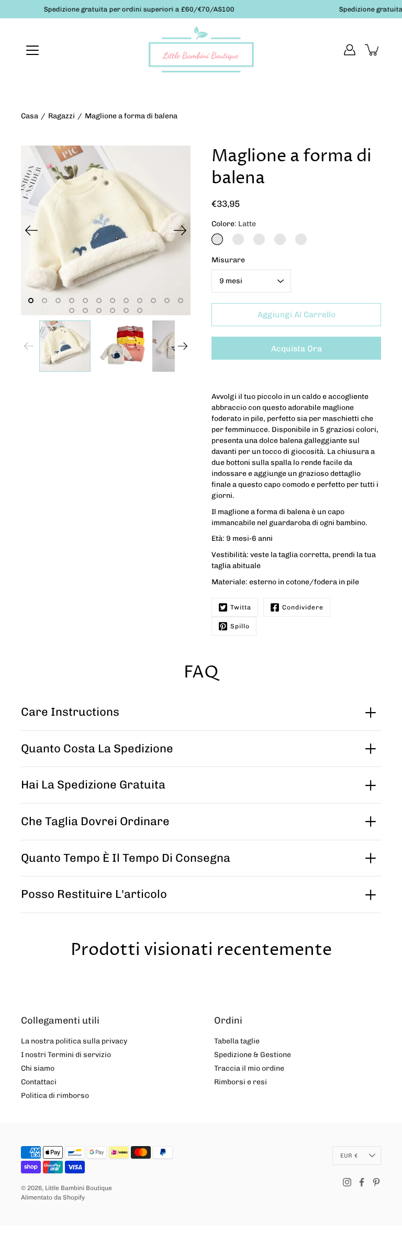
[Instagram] (347, 1182)
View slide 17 (126, 310)
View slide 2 (44, 300)
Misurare (228, 260)
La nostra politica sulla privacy (74, 1041)
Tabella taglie (237, 1041)
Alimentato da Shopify (53, 1197)
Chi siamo (37, 1068)
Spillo (240, 626)
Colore (233, 223)
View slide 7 (112, 300)
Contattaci (39, 1082)
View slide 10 (153, 300)
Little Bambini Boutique (78, 1188)
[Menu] (32, 50)
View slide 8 (126, 300)
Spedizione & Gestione (252, 1054)
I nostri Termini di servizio (66, 1054)
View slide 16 (112, 310)
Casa (29, 116)
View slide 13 (71, 310)
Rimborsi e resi (240, 1082)
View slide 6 (99, 300)
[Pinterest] (376, 1182)
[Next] (180, 230)
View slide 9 (139, 300)
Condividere (302, 607)
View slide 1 (31, 300)
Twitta (240, 607)
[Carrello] (372, 49)
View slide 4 (71, 300)
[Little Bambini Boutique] (201, 50)
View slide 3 (58, 300)
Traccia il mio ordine (249, 1068)
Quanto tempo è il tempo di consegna (125, 858)
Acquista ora (296, 348)
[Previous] (31, 230)
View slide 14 (85, 310)
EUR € (349, 1155)
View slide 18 (139, 310)
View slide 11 (167, 300)
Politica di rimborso (55, 1095)
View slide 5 (85, 300)
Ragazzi (61, 116)
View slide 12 (180, 300)
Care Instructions (70, 712)
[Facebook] (361, 1182)
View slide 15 (99, 310)
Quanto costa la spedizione (97, 748)
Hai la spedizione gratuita (93, 785)
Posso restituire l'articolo (94, 894)
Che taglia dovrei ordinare (95, 821)
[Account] (349, 49)
